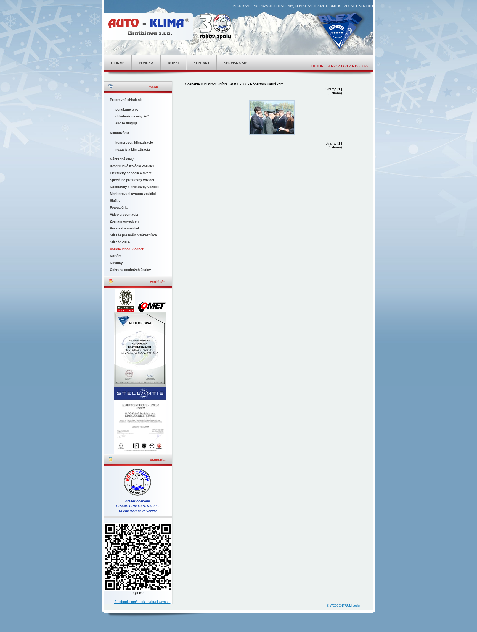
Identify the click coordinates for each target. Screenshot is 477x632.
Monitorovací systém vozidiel (133, 194)
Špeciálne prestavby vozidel (132, 180)
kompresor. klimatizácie (134, 143)
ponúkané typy (127, 109)
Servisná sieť (236, 63)
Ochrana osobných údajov (130, 270)
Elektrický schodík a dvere (131, 173)
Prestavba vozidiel (124, 228)
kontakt (202, 63)
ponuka (146, 63)
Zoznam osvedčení (124, 221)
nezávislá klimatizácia (132, 150)
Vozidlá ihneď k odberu (127, 249)
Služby (115, 201)
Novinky (116, 263)
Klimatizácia (119, 133)
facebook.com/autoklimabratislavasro (142, 602)
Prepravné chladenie (126, 100)
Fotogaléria (119, 208)
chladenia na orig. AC (132, 116)
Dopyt (173, 63)
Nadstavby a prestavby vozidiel (134, 187)
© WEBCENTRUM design (344, 605)
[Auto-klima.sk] (147, 26)
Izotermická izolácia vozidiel (132, 166)
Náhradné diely (122, 159)
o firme (117, 63)
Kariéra (116, 256)
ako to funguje (126, 123)
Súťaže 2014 (120, 242)
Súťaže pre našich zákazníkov (133, 235)
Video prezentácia (124, 214)
